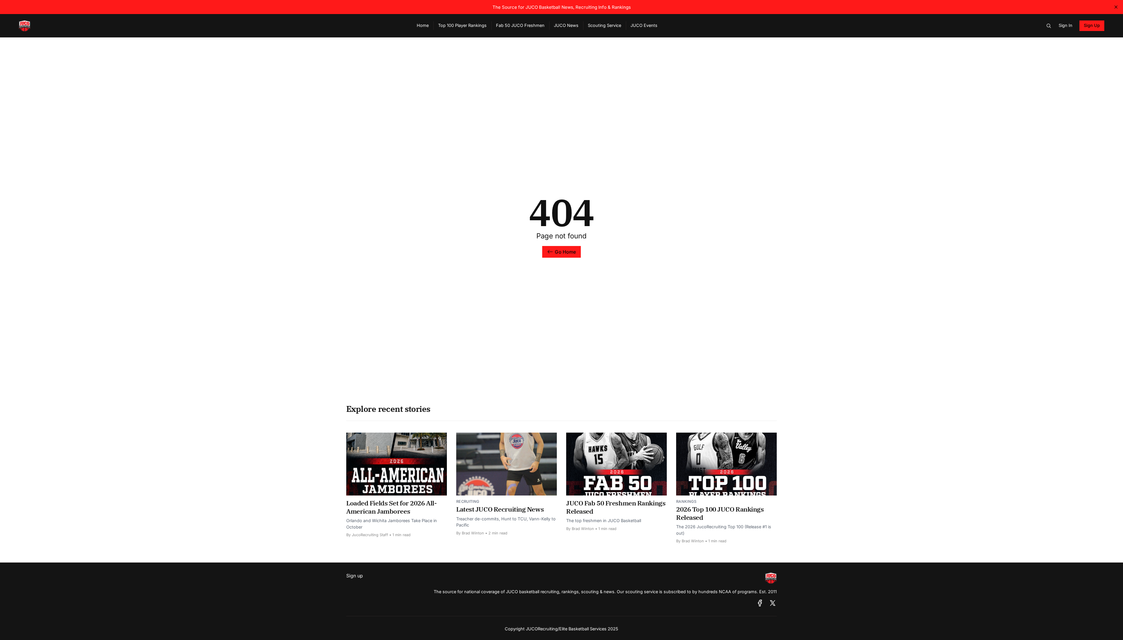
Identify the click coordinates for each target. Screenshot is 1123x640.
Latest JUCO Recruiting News (500, 509)
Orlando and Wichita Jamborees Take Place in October (391, 523)
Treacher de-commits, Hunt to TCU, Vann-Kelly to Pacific (506, 522)
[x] (773, 603)
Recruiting (467, 501)
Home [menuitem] (423, 25)
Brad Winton (473, 533)
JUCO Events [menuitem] (644, 25)
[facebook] (760, 603)
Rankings (686, 501)
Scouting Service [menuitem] (604, 25)
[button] (1048, 26)
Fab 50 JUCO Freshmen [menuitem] (520, 25)
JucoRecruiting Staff (370, 535)
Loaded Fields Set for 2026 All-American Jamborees (391, 507)
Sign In (1065, 25)
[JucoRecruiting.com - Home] (211, 26)
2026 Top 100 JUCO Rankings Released (720, 513)
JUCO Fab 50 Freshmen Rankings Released (615, 507)
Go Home (565, 252)
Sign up (354, 576)
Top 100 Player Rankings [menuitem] (462, 25)
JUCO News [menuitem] (566, 25)
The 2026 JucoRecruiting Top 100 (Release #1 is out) (723, 530)
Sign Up (1092, 25)
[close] (1116, 7)
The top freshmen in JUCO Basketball (603, 520)
